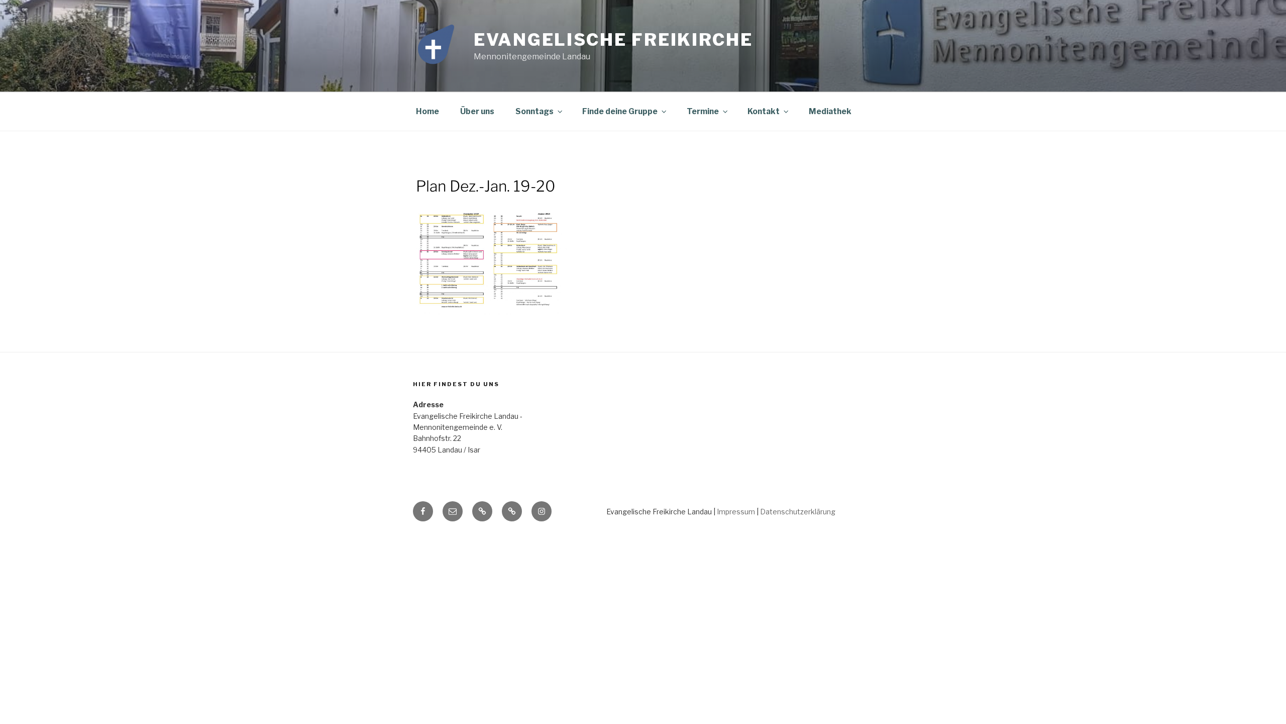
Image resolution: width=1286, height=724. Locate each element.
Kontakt (763, 111)
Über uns (477, 111)
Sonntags (534, 111)
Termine (703, 111)
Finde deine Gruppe (620, 111)
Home (427, 111)
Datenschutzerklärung (797, 511)
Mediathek (830, 111)
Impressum (736, 511)
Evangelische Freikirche (613, 39)
